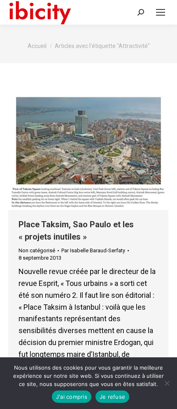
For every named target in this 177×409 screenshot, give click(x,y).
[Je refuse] (167, 383)
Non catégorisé (37, 250)
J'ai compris (71, 396)
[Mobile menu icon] (160, 12)
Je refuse (112, 396)
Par (93, 250)
